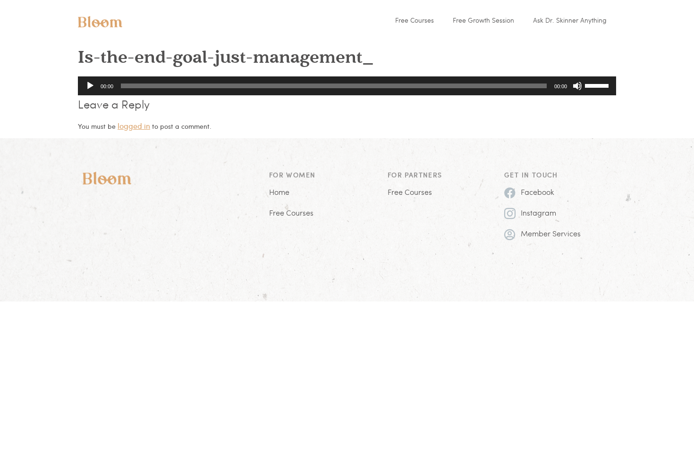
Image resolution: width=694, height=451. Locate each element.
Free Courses (414, 21)
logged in (134, 125)
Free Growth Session (483, 21)
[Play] (90, 86)
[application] (347, 85)
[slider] (598, 84)
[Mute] (577, 86)
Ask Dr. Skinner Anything (570, 21)
